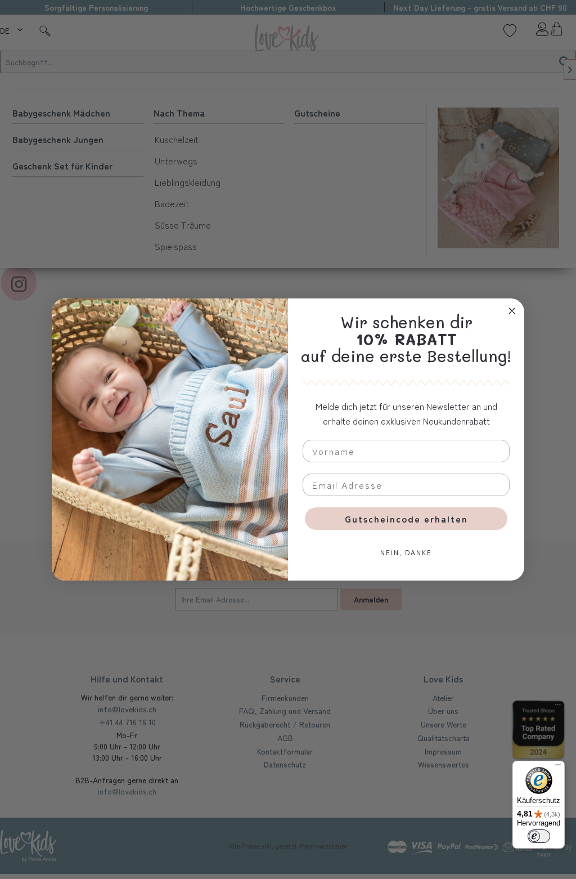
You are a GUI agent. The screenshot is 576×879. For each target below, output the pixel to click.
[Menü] (558, 767)
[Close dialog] (512, 311)
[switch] (539, 836)
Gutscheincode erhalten (406, 518)
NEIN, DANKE (406, 552)
